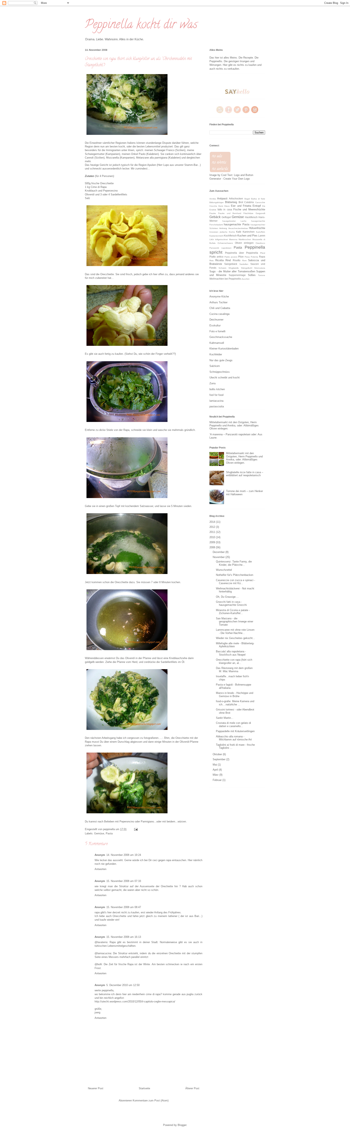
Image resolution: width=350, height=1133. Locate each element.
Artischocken (236, 198)
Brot (241, 202)
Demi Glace (224, 206)
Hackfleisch (251, 217)
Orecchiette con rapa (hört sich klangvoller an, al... (234, 661)
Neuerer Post (95, 1088)
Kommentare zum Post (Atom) (151, 1100)
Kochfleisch (230, 235)
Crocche (213, 206)
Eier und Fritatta (241, 205)
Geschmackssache (220, 337)
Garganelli (260, 213)
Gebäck (215, 217)
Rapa (262, 256)
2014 (212, 521)
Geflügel (226, 217)
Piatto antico (216, 256)
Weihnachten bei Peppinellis (225, 278)
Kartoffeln (260, 232)
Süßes (252, 275)
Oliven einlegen (244, 243)
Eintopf (257, 205)
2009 (212, 542)
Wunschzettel (224, 569)
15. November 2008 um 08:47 (123, 907)
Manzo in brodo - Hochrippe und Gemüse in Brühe (234, 694)
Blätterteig (231, 202)
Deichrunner (216, 319)
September (219, 759)
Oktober (218, 754)
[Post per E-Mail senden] (135, 829)
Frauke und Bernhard (229, 213)
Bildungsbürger (216, 202)
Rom (244, 260)
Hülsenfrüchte (257, 228)
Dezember (219, 552)
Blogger (182, 1125)
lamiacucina (216, 400)
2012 (212, 526)
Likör (211, 239)
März (216, 774)
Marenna (233, 239)
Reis (211, 260)
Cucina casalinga (219, 313)
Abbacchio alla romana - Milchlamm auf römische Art (234, 738)
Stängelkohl (246, 268)
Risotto (236, 260)
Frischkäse (248, 213)
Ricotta (219, 260)
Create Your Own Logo (236, 178)
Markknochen (245, 239)
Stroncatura (259, 268)
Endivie (212, 210)
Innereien (213, 232)
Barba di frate (258, 199)
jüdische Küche (227, 232)
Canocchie (260, 202)
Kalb (238, 231)
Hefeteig (223, 228)
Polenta (254, 257)
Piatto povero (230, 257)
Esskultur (215, 325)
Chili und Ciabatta (219, 308)
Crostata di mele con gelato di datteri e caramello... (233, 724)
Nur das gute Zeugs (221, 360)
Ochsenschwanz (225, 243)
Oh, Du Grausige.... (227, 596)
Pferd (262, 253)
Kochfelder (215, 354)
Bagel (247, 199)
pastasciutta (216, 406)
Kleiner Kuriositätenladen (224, 348)
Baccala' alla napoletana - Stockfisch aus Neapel (231, 653)
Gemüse (99, 833)
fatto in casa (225, 209)
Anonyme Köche (219, 296)
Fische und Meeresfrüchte (249, 209)
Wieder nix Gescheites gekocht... (235, 638)
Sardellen (243, 264)
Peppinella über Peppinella (241, 252)
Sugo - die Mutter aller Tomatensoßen (232, 271)
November (219, 557)
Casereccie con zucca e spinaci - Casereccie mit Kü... (235, 582)
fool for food (216, 394)
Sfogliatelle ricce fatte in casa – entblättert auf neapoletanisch (244, 474)
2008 (212, 547)
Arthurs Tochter (218, 302)
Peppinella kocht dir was (141, 25)
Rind (228, 260)
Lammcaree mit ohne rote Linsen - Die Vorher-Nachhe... (235, 631)
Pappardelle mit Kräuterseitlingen (235, 731)
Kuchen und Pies (247, 235)
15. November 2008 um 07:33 (123, 881)
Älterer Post (192, 1088)
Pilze (241, 256)
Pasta (109, 833)
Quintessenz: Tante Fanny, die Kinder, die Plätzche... (234, 563)
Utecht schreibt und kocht (224, 377)
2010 (212, 537)
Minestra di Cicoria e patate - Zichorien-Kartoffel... (233, 612)
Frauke (212, 213)
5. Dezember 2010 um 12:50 (123, 985)
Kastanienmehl (216, 236)
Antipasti (222, 198)
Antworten (100, 869)
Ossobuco (260, 243)
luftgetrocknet (221, 239)
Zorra (212, 383)
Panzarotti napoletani (220, 248)
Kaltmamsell (216, 342)
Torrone (261, 275)
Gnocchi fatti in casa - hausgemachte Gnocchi (231, 603)
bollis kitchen (217, 389)
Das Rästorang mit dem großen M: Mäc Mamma (234, 670)
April (216, 769)
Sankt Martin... (224, 717)
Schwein (222, 268)
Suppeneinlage (237, 275)
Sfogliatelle (233, 268)
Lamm (261, 235)
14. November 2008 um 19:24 (123, 854)
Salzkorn (214, 365)
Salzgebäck (230, 264)
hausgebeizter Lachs (234, 221)
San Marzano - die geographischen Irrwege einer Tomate (234, 621)
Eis (263, 206)
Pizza (247, 257)
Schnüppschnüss (219, 371)
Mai (215, 764)
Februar (217, 780)
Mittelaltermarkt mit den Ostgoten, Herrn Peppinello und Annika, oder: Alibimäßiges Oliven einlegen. (234, 425)
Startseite (144, 1088)
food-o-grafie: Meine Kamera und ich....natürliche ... (235, 703)
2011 (212, 531)
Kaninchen (249, 231)
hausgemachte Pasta (236, 224)
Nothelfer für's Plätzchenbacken (234, 574)
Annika (212, 199)
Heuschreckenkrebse (238, 228)
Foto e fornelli (217, 331)
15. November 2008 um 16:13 (123, 936)
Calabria (249, 202)
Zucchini (245, 279)
